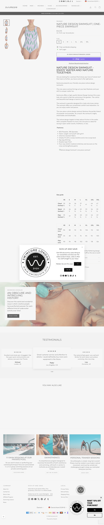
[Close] (101, 497)
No (95, 515)
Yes (95, 510)
